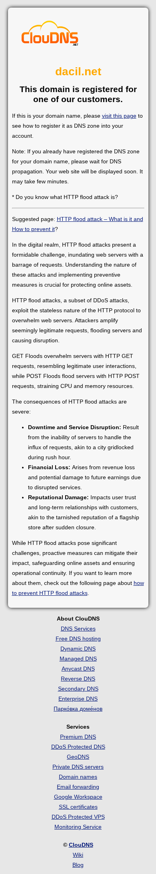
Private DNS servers (78, 766)
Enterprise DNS (78, 698)
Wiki (78, 855)
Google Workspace (78, 797)
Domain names (78, 777)
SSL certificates (78, 807)
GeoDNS (78, 756)
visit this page (119, 116)
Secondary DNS (78, 688)
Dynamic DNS (78, 648)
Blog (78, 865)
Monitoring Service (78, 827)
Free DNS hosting (78, 638)
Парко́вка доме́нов (78, 708)
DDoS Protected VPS (78, 817)
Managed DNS (78, 658)
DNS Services (78, 628)
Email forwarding (78, 787)
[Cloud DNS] (50, 35)
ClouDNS (81, 845)
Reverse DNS (78, 678)
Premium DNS (78, 736)
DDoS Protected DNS (78, 746)
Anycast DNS (78, 668)
